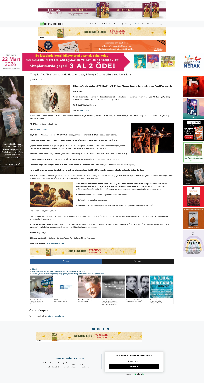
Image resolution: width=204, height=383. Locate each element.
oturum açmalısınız (56, 316)
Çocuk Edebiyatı (127, 24)
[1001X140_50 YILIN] (102, 18)
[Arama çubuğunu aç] (161, 24)
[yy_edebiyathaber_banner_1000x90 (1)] (83, 256)
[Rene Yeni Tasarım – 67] (193, 256)
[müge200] (193, 140)
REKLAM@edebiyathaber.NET (70, 358)
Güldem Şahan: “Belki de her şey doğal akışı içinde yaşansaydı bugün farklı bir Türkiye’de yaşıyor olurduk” (68, 274)
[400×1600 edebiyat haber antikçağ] (12, 173)
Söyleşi (104, 24)
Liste (143, 24)
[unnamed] (193, 96)
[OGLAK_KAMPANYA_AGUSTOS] (193, 206)
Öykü (91, 24)
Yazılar (97, 24)
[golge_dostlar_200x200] (193, 118)
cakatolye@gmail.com (55, 243)
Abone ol (134, 366)
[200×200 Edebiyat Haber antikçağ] (193, 184)
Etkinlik (137, 24)
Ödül (148, 24)
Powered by (129, 374)
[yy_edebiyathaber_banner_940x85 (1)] (102, 38)
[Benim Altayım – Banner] (193, 229)
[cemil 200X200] (193, 162)
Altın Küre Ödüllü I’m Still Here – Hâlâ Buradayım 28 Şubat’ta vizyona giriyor (58, 271)
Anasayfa (84, 24)
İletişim (154, 24)
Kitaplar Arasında (114, 24)
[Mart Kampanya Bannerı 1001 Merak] (102, 70)
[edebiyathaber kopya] (102, 51)
